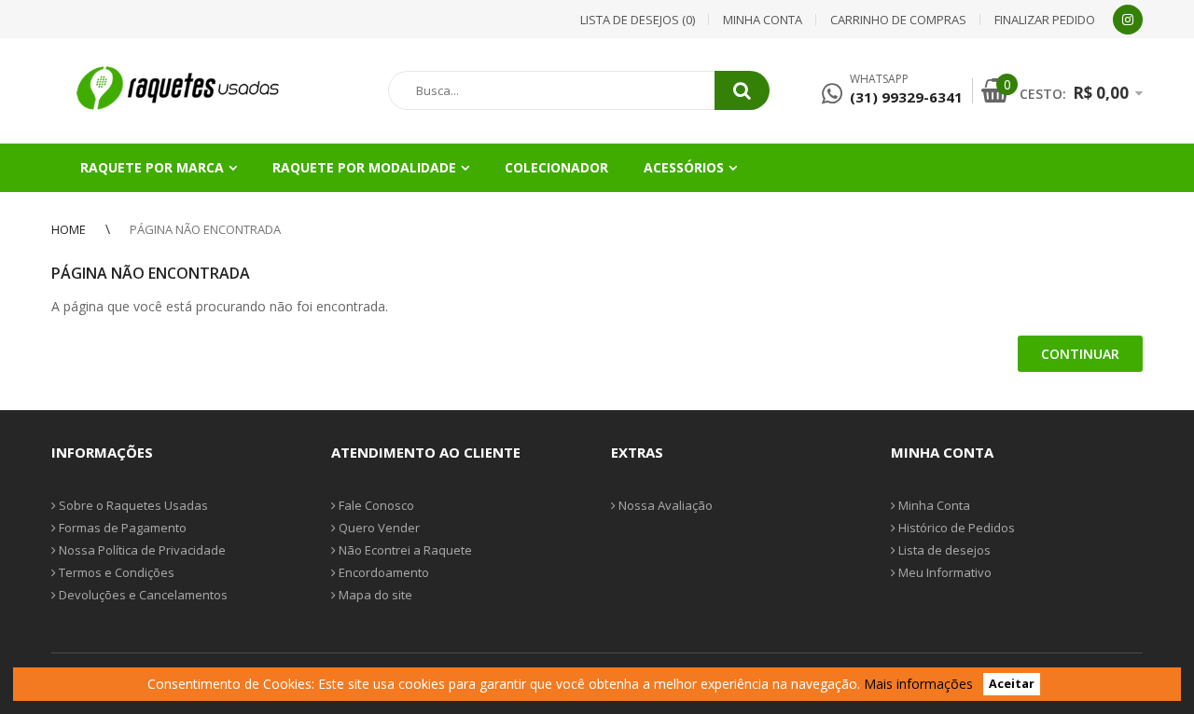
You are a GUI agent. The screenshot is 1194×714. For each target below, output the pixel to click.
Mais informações (918, 684)
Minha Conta (933, 505)
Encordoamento (382, 572)
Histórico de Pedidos (955, 527)
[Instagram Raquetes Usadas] (1128, 19)
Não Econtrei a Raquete (404, 550)
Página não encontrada (205, 229)
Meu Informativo (944, 572)
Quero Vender (378, 527)
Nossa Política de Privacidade (141, 550)
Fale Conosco (375, 505)
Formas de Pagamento (121, 527)
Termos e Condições (115, 572)
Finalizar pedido (1044, 19)
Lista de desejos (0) (637, 19)
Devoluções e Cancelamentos (142, 594)
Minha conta (762, 19)
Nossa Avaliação (664, 505)
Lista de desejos (943, 550)
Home (68, 229)
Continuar (1080, 354)
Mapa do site (374, 594)
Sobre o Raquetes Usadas (132, 505)
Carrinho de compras (898, 19)
